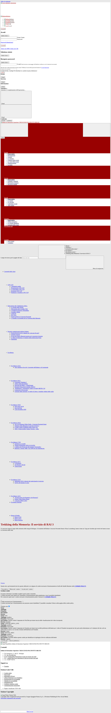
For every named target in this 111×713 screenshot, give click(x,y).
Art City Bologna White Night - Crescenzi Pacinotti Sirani (30, 424)
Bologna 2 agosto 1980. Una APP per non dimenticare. (30, 448)
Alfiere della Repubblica (21, 384)
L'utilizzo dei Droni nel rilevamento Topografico (28, 447)
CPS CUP (11, 285)
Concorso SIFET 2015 (21, 500)
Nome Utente (20, 37)
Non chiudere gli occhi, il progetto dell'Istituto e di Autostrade (31, 367)
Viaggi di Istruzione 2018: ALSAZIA (25, 445)
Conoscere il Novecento (21, 390)
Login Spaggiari (45, 67)
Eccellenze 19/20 (16, 405)
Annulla (3, 120)
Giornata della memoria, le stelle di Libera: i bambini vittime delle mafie (34, 391)
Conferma (9, 120)
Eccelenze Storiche (16, 502)
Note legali (7, 674)
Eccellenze (69, 250)
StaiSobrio (14, 339)
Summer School (15, 334)
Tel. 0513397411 (11, 655)
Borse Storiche (19, 520)
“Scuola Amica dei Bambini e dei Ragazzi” (26, 497)
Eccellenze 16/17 (16, 461)
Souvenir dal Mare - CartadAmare (24, 385)
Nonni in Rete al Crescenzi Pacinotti (21, 316)
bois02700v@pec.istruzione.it (22, 658)
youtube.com (4, 606)
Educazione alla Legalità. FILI (19, 309)
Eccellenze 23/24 (16, 366)
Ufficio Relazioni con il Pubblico (13, 678)
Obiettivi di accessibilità (10, 681)
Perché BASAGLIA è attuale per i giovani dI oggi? (25, 333)
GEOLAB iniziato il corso (22, 482)
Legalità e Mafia (15, 312)
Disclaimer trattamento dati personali (11, 698)
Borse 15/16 (18, 517)
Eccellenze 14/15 (16, 496)
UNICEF (13, 313)
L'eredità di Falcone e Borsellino (20, 310)
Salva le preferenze (14, 640)
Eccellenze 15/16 (16, 479)
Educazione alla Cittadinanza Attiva (17, 306)
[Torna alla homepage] (55, 122)
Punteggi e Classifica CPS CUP (20, 292)
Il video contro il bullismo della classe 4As (26, 427)
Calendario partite (16, 286)
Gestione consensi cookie (11, 684)
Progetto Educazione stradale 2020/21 (25, 387)
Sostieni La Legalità (20, 444)
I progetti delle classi (71, 249)
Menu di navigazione (98, 268)
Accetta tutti (27, 589)
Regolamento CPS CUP (17, 288)
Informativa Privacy (9, 676)
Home (67, 245)
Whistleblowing (8, 682)
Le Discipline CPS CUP (17, 289)
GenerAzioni (18, 466)
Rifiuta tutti (15, 589)
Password (19, 39)
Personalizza (4, 589)
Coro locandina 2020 (20, 409)
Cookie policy (8, 673)
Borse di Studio (15, 515)
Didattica (68, 247)
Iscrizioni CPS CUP (16, 291)
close (2, 137)
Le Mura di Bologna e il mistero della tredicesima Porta (26, 337)
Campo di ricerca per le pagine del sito (11, 257)
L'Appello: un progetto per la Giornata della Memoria (25, 318)
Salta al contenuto (5, 1)
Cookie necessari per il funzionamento (11, 601)
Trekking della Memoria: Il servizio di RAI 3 (27, 426)
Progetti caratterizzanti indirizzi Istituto (18, 331)
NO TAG (13, 315)
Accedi (3, 28)
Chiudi (3, 77)
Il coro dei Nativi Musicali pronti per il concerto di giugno (27, 336)
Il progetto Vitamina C (21, 382)
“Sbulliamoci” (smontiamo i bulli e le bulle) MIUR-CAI (30, 388)
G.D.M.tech (18, 463)
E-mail (19, 64)
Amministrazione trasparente (12, 685)
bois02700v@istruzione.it (22, 656)
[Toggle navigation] (14, 130)
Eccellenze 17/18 (16, 442)
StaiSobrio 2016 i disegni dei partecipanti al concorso (29, 481)
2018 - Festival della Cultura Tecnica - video (27, 429)
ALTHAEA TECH (20, 465)
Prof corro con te (19, 406)
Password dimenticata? (7, 42)
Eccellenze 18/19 (70, 252)
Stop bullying (18, 408)
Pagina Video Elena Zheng (22, 499)
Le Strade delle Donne (17, 307)
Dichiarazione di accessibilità (12, 679)
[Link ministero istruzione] (8, 3)
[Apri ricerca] (96, 130)
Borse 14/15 (18, 518)
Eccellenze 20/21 (16, 380)
